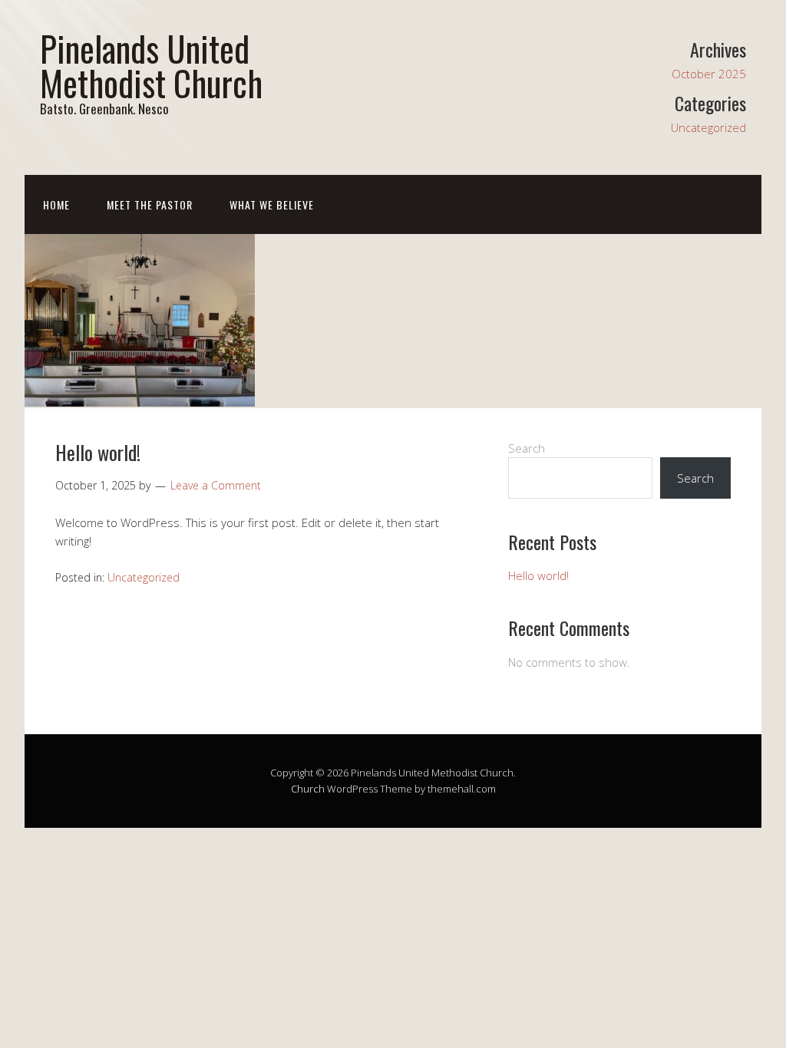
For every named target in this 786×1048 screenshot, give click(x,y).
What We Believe (272, 204)
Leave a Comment (215, 485)
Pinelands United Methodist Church (151, 65)
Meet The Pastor (150, 204)
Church (308, 789)
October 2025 (709, 73)
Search (526, 448)
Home (56, 204)
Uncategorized (708, 127)
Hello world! (97, 452)
